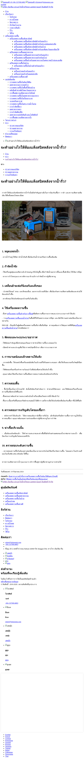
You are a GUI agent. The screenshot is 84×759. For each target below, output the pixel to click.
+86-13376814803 (18, 2)
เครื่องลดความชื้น (12, 36)
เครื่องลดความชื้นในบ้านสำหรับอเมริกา (29, 66)
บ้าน (7, 11)
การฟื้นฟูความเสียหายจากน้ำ (21, 117)
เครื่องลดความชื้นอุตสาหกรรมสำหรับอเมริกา (31, 55)
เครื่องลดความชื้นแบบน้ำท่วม (17, 318)
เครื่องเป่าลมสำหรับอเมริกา (24, 71)
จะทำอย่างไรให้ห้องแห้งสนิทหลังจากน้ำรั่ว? (21, 159)
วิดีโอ (12, 33)
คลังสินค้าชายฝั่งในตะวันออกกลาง (23, 90)
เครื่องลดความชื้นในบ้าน (19, 63)
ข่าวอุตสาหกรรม (16, 128)
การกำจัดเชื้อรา (16, 106)
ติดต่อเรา (8, 136)
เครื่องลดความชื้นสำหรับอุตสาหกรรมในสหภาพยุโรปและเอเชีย (38, 60)
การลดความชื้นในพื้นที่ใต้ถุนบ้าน (22, 87)
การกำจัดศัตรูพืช (16, 112)
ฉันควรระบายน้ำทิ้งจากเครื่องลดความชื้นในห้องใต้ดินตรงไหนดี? (33, 476)
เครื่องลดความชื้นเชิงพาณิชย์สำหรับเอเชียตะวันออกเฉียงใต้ (36, 49)
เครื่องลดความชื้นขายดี (19, 77)
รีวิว (11, 30)
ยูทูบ (7, 660)
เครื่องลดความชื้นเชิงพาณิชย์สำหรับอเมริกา (31, 41)
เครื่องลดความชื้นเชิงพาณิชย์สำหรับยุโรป (30, 47)
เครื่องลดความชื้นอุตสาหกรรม (21, 52)
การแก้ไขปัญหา (16, 131)
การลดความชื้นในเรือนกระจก (21, 98)
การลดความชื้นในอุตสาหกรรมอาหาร (24, 96)
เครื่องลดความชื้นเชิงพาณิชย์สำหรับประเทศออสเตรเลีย (35, 44)
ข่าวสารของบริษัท (17, 126)
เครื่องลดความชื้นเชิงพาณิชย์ (21, 38)
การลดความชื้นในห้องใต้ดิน (20, 82)
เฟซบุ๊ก (7, 641)
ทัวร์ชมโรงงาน (15, 25)
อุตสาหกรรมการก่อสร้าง (19, 85)
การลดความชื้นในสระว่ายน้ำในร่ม (23, 104)
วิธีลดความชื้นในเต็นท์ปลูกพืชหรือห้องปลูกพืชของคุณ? (27, 479)
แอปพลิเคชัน (10, 79)
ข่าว (6, 123)
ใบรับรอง (13, 17)
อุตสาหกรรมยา (15, 109)
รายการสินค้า (15, 28)
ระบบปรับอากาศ (16, 101)
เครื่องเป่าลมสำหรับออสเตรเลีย (26, 74)
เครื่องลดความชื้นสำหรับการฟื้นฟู (20, 314)
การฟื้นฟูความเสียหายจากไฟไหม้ (22, 93)
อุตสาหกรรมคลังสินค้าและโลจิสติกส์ (24, 115)
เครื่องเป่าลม (14, 68)
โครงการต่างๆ (10, 120)
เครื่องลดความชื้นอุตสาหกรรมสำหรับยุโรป (30, 58)
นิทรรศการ (14, 22)
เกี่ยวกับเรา (9, 14)
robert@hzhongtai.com (45, 2)
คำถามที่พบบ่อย (11, 134)
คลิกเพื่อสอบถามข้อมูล (9, 582)
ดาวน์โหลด (14, 19)
